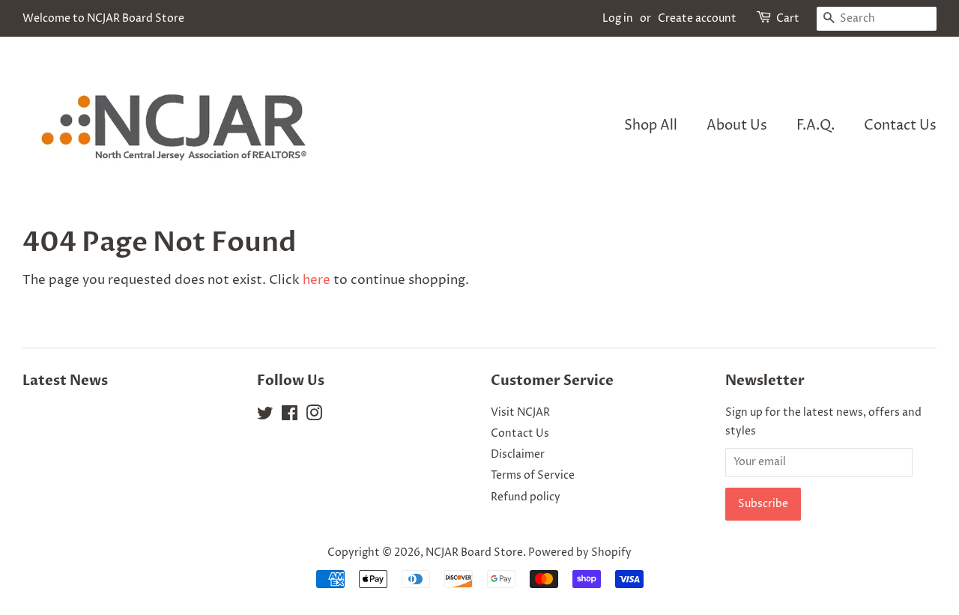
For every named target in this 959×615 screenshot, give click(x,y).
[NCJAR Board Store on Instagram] (314, 416)
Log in (617, 18)
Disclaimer (518, 454)
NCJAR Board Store (474, 552)
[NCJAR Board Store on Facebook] (289, 416)
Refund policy (525, 497)
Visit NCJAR (520, 412)
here (316, 280)
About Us (737, 125)
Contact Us (900, 125)
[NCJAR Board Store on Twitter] (265, 416)
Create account (697, 18)
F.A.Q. (815, 125)
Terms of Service (533, 475)
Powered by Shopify (580, 552)
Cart (787, 18)
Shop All (650, 125)
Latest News (65, 381)
